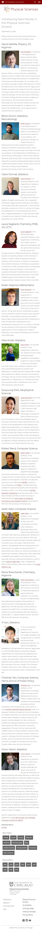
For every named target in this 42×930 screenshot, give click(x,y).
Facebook (24, 920)
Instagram (27, 920)
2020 (5, 869)
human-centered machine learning (18, 709)
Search (35, 2)
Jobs (4, 909)
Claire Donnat (25, 179)
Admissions (7, 899)
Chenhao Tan (25, 685)
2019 (10, 869)
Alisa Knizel (25, 345)
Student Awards (9, 848)
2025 (10, 864)
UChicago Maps (28, 908)
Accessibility (27, 905)
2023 (22, 864)
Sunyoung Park (26, 398)
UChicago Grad (8, 906)
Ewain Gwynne (26, 290)
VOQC (19, 485)
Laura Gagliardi (26, 232)
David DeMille (26, 52)
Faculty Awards (22, 848)
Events (13, 837)
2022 (28, 864)
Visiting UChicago (29, 911)
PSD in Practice (8, 853)
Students (6, 842)
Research (29, 837)
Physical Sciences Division (21, 9)
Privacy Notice (28, 915)
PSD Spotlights (17, 842)
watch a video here (13, 562)
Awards (6, 837)
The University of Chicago (14, 2)
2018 (16, 869)
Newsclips (32, 848)
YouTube (30, 920)
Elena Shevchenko (27, 580)
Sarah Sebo (25, 513)
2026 (5, 864)
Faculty (4, 827)
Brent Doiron (25, 124)
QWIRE (24, 482)
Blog (26, 842)
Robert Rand (25, 453)
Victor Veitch (25, 754)
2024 (16, 864)
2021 (34, 864)
